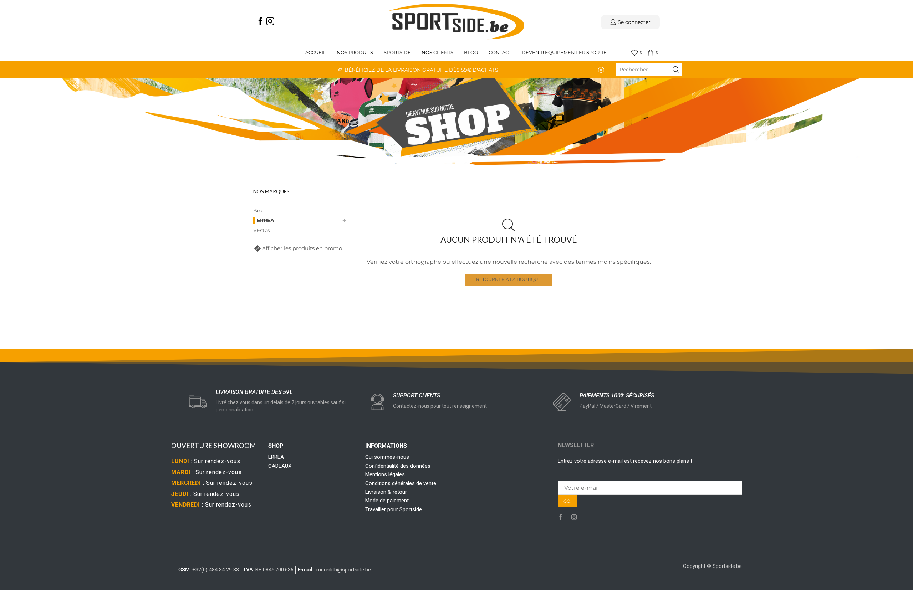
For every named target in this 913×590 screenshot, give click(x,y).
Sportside (397, 52)
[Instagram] (270, 22)
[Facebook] (260, 22)
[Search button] (676, 69)
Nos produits (355, 52)
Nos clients (437, 52)
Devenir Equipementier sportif (564, 52)
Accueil (315, 52)
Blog (471, 52)
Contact (500, 52)
